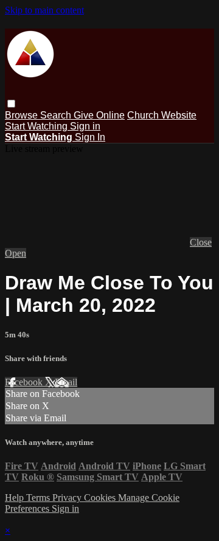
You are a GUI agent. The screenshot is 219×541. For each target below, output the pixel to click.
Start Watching (37, 126)
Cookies (101, 497)
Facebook (25, 382)
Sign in (85, 126)
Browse (22, 115)
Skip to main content (44, 10)
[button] (11, 104)
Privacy (68, 497)
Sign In (90, 137)
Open (15, 253)
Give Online (99, 115)
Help (15, 497)
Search (57, 115)
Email (66, 382)
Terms (39, 497)
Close (201, 242)
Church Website (161, 115)
